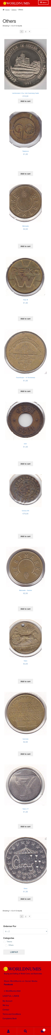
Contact (6, 1009)
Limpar (14, 952)
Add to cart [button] (25, 101)
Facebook (8, 984)
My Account (7, 1001)
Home (7, 9)
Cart (39, 1029)
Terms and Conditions (12, 1014)
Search (25, 1031)
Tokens (13, 9)
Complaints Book (10, 1018)
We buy (6, 1005)
